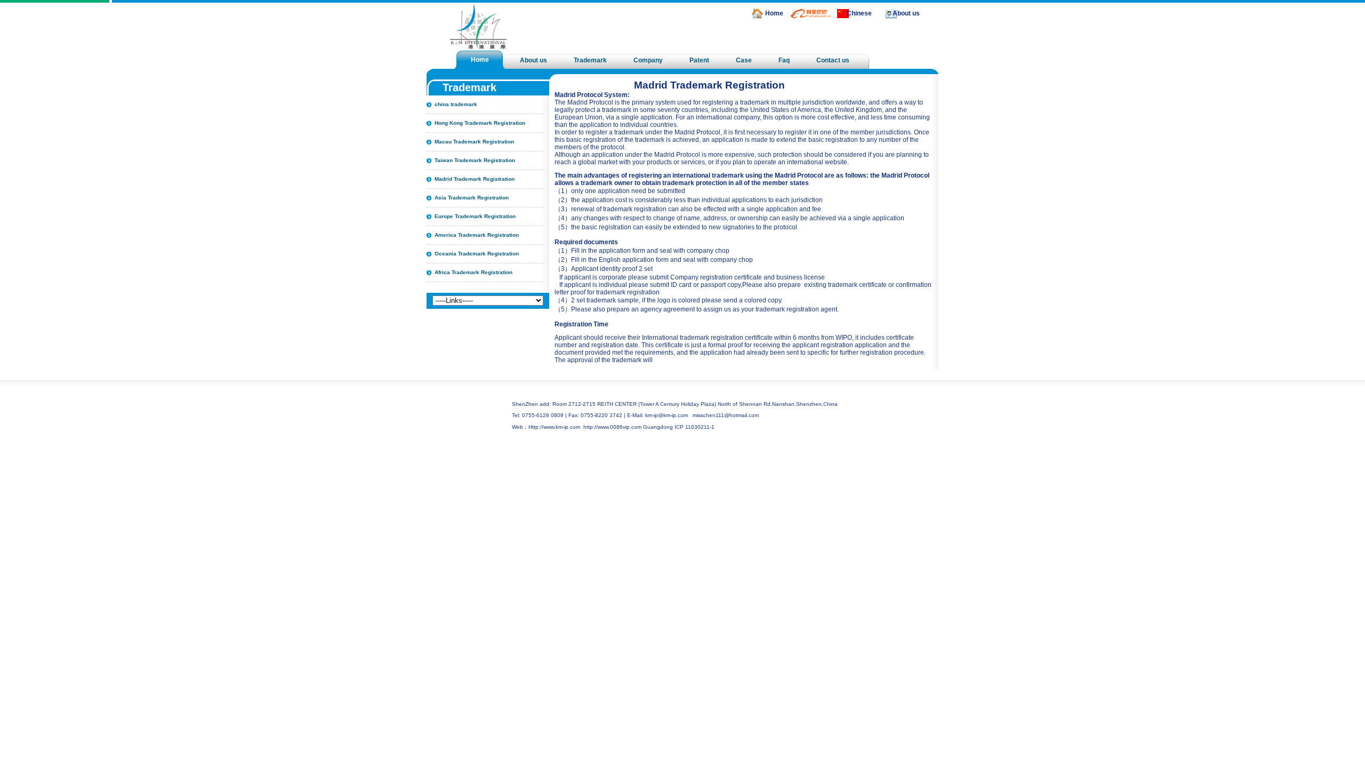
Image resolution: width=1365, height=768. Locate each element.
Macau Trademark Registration (474, 142)
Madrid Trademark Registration (475, 179)
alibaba (795, 13)
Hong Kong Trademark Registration (480, 123)
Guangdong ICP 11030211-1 (678, 427)
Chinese (859, 13)
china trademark (456, 104)
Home (774, 13)
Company (648, 60)
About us (906, 13)
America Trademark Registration (477, 235)
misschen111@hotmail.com (726, 415)
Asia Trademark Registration (472, 198)
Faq (784, 60)
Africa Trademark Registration (473, 272)
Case (744, 60)
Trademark (590, 60)
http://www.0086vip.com (612, 427)
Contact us (832, 60)
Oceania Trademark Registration (477, 254)
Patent (699, 60)
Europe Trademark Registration (475, 216)
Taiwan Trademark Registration (475, 160)
